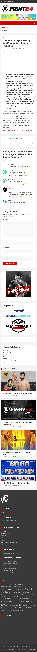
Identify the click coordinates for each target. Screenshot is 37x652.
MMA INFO (19, 601)
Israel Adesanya (9, 594)
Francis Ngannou (26, 592)
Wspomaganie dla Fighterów (11, 361)
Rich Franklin (12, 130)
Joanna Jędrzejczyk (26, 594)
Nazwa (5, 240)
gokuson (17, 396)
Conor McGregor (6, 587)
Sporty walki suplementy (10, 568)
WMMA (12, 610)
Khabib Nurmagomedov (11, 598)
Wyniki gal (5, 350)
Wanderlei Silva (27, 130)
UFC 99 (21, 130)
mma (7, 130)
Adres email (6, 247)
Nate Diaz (16, 605)
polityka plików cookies (9, 520)
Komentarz (6, 219)
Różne (4, 363)
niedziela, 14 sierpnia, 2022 (10, 426)
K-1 (3, 37)
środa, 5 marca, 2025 (8, 396)
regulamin (6, 523)
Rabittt (20, 426)
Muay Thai (10, 605)
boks (25, 584)
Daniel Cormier (24, 586)
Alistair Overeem (5, 584)
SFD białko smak (8, 570)
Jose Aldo (16, 596)
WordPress (32, 649)
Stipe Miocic (15, 607)
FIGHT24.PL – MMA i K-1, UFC (22, 647)
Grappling (5, 354)
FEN (23, 589)
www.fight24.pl (19, 610)
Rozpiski (5, 389)
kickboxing (22, 599)
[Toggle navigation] (3, 23)
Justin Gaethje (22, 596)
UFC (18, 130)
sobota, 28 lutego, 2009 (9, 49)
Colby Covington (30, 584)
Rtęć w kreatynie (8, 566)
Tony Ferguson (28, 607)
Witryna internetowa (8, 255)
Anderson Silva (13, 584)
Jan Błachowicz (17, 594)
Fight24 (28, 589)
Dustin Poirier (9, 589)
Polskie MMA (24, 605)
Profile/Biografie (7, 352)
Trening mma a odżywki (10, 561)
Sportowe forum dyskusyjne (11, 553)
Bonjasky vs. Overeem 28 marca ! (13, 138)
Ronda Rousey (7, 607)
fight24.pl (6, 592)
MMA (10, 601)
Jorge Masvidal (9, 596)
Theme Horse (11, 649)
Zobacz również (8, 369)
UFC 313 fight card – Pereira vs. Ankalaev (17, 394)
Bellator (20, 585)
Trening (5, 358)
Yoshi (9, 188)
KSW (28, 599)
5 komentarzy (27, 49)
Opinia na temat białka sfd (10, 563)
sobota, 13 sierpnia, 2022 (9, 456)
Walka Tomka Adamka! (26, 144)
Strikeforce (21, 607)
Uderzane (5, 356)
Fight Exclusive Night (17, 592)
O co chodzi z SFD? (9, 573)
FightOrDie (19, 49)
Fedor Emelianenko (17, 589)
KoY (9, 160)
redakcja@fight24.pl (10, 512)
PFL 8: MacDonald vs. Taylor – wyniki (16, 483)
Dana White (16, 587)
